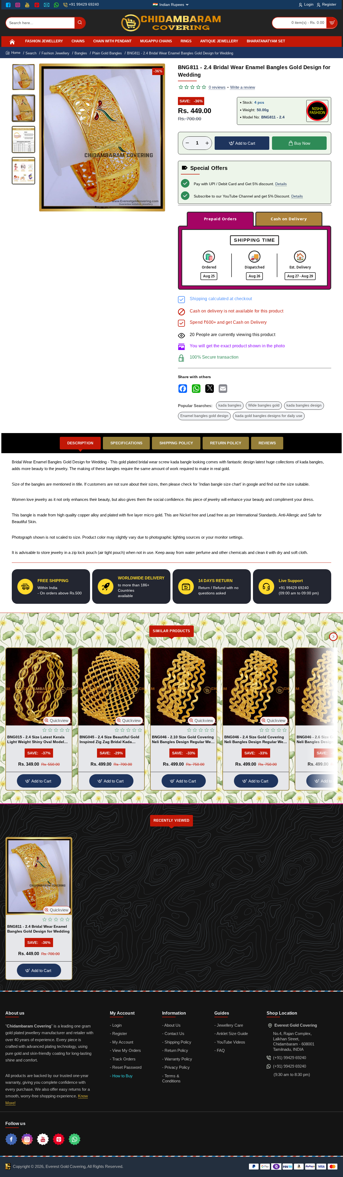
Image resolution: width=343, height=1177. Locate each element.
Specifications (126, 443)
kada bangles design (304, 405)
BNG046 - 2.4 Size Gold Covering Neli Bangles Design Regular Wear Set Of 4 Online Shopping (255, 739)
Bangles (80, 53)
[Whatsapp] (74, 1139)
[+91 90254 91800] (57, 5)
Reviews (267, 443)
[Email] (47, 5)
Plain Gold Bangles (107, 53)
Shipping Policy (176, 443)
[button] (95, 207)
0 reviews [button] (217, 87)
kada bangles (229, 405)
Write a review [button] (242, 87)
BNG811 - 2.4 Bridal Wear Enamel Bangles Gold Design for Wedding (38, 928)
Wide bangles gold (263, 405)
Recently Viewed (171, 820)
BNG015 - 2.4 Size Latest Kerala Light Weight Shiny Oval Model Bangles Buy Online (36, 739)
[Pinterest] (37, 5)
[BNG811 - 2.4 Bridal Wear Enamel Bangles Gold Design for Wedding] (39, 876)
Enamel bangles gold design (204, 416)
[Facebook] (9, 5)
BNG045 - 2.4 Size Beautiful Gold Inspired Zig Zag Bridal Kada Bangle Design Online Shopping (109, 739)
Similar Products (171, 631)
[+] (207, 143)
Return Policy (225, 443)
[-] (187, 143)
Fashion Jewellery (55, 53)
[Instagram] (18, 5)
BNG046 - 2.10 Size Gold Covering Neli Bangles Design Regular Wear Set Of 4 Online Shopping (183, 739)
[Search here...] (79, 22)
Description (80, 443)
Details (281, 184)
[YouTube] (27, 5)
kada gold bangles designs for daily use (268, 416)
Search (30, 53)
